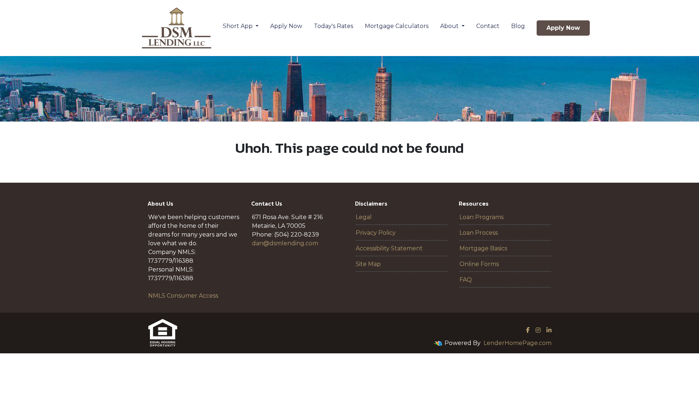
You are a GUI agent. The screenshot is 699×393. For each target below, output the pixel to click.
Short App (238, 26)
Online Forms (479, 264)
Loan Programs (481, 217)
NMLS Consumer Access (183, 295)
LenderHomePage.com (517, 343)
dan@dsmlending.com (285, 243)
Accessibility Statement (389, 248)
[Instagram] (538, 330)
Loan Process (478, 232)
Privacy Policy (376, 232)
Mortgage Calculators (397, 26)
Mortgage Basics (483, 248)
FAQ (465, 279)
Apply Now (286, 26)
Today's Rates (333, 26)
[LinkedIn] (549, 330)
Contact (487, 26)
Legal (364, 217)
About (450, 26)
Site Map (368, 264)
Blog (518, 26)
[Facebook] (528, 330)
